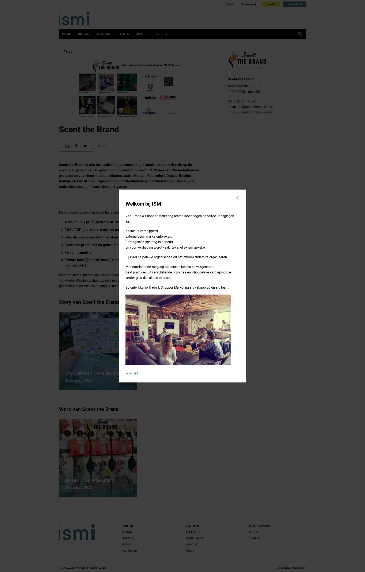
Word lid (131, 373)
